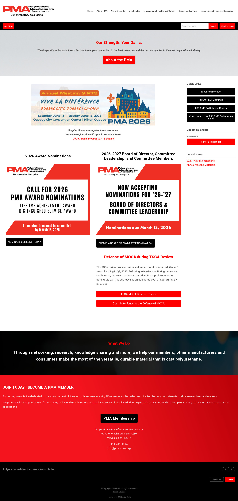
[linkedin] (233, 469)
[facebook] (224, 469)
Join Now (8, 26)
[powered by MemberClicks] (119, 497)
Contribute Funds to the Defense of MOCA (139, 303)
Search (213, 26)
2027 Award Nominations (201, 160)
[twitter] (228, 469)
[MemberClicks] (28, 11)
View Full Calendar (211, 141)
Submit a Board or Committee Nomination (125, 243)
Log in (230, 479)
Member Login (227, 26)
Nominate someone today (24, 241)
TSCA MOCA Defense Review (139, 294)
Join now (216, 479)
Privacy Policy (119, 491)
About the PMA (119, 60)
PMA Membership (119, 418)
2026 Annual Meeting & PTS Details (93, 138)
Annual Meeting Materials (201, 164)
